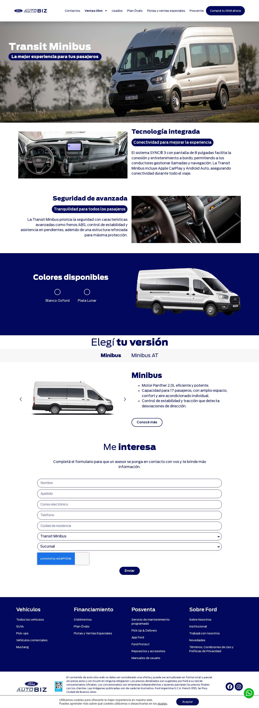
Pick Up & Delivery (144, 630)
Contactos (72, 10)
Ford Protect (141, 644)
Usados (117, 10)
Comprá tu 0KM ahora (225, 10)
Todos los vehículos (30, 619)
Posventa (197, 10)
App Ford (138, 637)
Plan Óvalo (135, 10)
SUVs (20, 626)
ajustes (162, 703)
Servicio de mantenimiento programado (151, 621)
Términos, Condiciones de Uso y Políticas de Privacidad (211, 649)
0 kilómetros (83, 619)
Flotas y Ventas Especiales (93, 633)
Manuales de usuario (146, 658)
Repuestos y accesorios (148, 651)
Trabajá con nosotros (204, 633)
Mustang (22, 647)
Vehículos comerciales (32, 640)
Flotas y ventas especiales (166, 10)
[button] (20, 399)
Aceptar (187, 701)
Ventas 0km (94, 10)
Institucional (198, 626)
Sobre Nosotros (200, 619)
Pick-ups (22, 633)
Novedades (197, 640)
